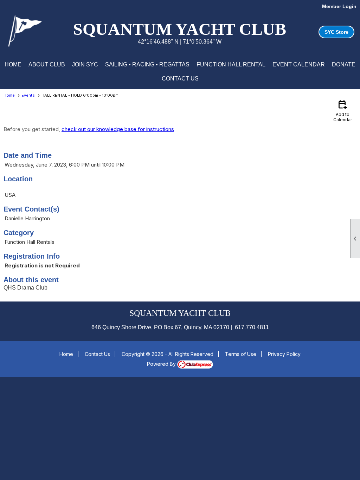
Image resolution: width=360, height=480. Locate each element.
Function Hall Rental (231, 64)
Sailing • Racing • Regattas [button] (147, 64)
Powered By (162, 364)
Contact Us (180, 79)
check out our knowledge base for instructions (118, 129)
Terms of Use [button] (240, 354)
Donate (343, 64)
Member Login (339, 6)
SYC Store (336, 32)
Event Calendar (298, 64)
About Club (46, 64)
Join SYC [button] (85, 64)
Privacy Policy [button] (284, 354)
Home (13, 64)
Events (28, 95)
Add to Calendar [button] (342, 110)
